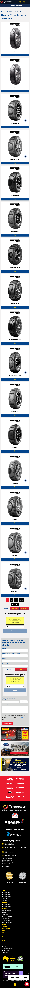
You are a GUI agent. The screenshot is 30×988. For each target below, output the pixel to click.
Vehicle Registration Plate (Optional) (9, 698)
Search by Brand (6, 896)
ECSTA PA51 (15, 519)
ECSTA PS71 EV (15, 591)
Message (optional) (7, 705)
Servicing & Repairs (7, 916)
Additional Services (7, 922)
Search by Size (6, 894)
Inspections (5, 914)
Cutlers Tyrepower (16, 5)
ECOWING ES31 (15, 411)
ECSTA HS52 (15, 483)
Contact (4, 926)
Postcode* (5, 664)
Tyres (3, 890)
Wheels (4, 902)
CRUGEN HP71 (15, 123)
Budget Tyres (5, 950)
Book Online (6, 928)
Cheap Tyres (5, 952)
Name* (4, 648)
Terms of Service (20, 717)
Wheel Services (6, 920)
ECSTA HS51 (15, 447)
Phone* (11, 653)
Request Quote (8, 723)
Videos (4, 939)
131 (15, 87)
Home (4, 11)
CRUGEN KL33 (15, 303)
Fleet (3, 932)
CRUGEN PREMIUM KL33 (15, 339)
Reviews (4, 941)
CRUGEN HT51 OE (15, 267)
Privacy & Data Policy (11, 980)
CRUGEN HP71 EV (15, 159)
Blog (3, 930)
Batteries (4, 912)
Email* (4, 658)
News (4, 935)
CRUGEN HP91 (15, 195)
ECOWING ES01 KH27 (15, 375)
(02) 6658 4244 (10, 852)
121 (15, 51)
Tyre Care (4, 898)
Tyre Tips (4, 900)
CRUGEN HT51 (15, 231)
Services (4, 908)
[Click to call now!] (20, 2)
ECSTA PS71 (15, 555)
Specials (4, 924)
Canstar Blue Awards (7, 948)
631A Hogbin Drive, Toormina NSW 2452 (16, 848)
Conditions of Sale (20, 980)
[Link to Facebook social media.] (15, 984)
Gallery (4, 937)
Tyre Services (5, 918)
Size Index (4, 946)
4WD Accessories (6, 910)
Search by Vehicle (6, 892)
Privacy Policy (9, 717)
